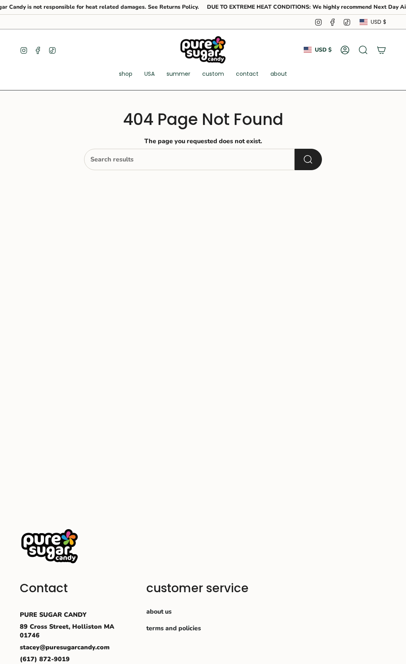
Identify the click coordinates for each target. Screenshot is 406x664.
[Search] (308, 159)
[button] (125, 74)
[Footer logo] (49, 546)
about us (159, 611)
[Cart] (381, 50)
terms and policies (173, 628)
